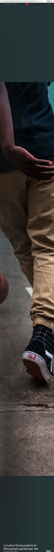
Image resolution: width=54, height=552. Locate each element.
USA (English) (40, 1)
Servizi (19, 4)
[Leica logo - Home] (27, 4)
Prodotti (3, 4)
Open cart (51, 4)
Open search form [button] (45, 4)
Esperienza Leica (9, 4)
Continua (48, 1)
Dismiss (51, 1)
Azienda (14, 4)
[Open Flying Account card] (47, 4)
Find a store (49, 4)
